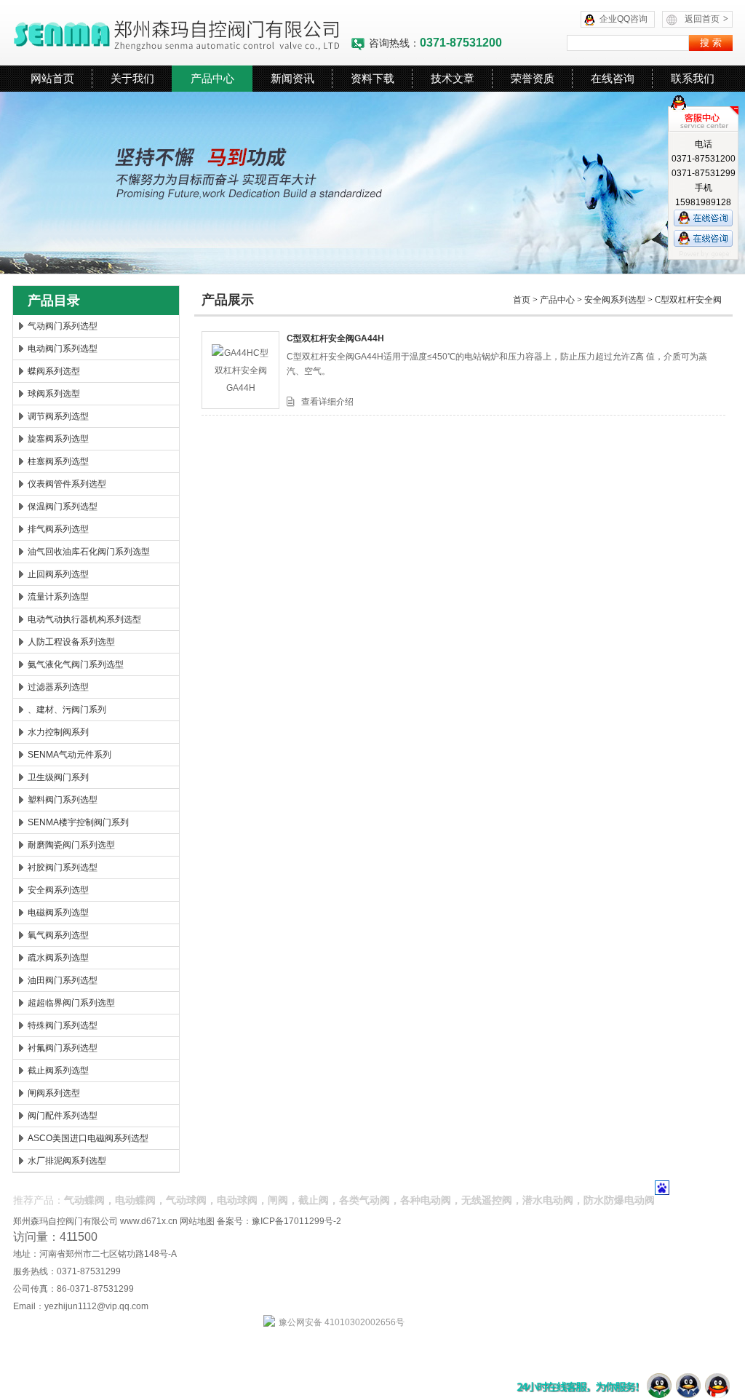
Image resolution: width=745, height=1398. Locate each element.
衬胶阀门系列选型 (62, 867)
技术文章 (452, 78)
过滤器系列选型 (58, 687)
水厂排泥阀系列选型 (67, 1161)
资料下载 (372, 78)
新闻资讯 (292, 78)
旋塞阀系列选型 (58, 439)
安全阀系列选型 (58, 890)
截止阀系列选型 (58, 1070)
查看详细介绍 (327, 402)
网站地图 (197, 1221)
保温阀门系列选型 (62, 506)
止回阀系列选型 (58, 574)
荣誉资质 (532, 78)
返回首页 (706, 19)
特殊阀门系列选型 (62, 1025)
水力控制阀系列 (58, 732)
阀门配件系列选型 (62, 1116)
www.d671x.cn (149, 1221)
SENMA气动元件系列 (69, 755)
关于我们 (132, 78)
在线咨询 (612, 78)
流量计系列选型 (58, 597)
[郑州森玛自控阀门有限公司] (181, 32)
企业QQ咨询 (623, 19)
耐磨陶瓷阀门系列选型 (71, 845)
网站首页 (52, 78)
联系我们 (692, 78)
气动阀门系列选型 (62, 326)
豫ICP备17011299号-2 (296, 1221)
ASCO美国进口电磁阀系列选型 (88, 1138)
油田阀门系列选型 (62, 980)
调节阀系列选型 (58, 416)
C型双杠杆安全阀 (688, 300)
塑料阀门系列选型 (62, 800)
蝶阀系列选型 (54, 371)
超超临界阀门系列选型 (71, 1003)
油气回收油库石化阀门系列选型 (89, 552)
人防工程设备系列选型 (71, 642)
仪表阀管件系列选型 (67, 484)
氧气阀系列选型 (58, 935)
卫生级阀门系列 (58, 777)
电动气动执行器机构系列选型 (84, 619)
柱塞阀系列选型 (58, 461)
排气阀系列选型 (58, 529)
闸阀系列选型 (54, 1093)
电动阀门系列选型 (62, 348)
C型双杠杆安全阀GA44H (335, 338)
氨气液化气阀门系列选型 (76, 664)
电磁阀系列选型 (58, 912)
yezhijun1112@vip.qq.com (96, 1306)
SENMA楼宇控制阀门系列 (78, 822)
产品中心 (212, 78)
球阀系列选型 (54, 394)
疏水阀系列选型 (58, 958)
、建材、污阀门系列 (67, 709)
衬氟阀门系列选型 (62, 1048)
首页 (521, 300)
